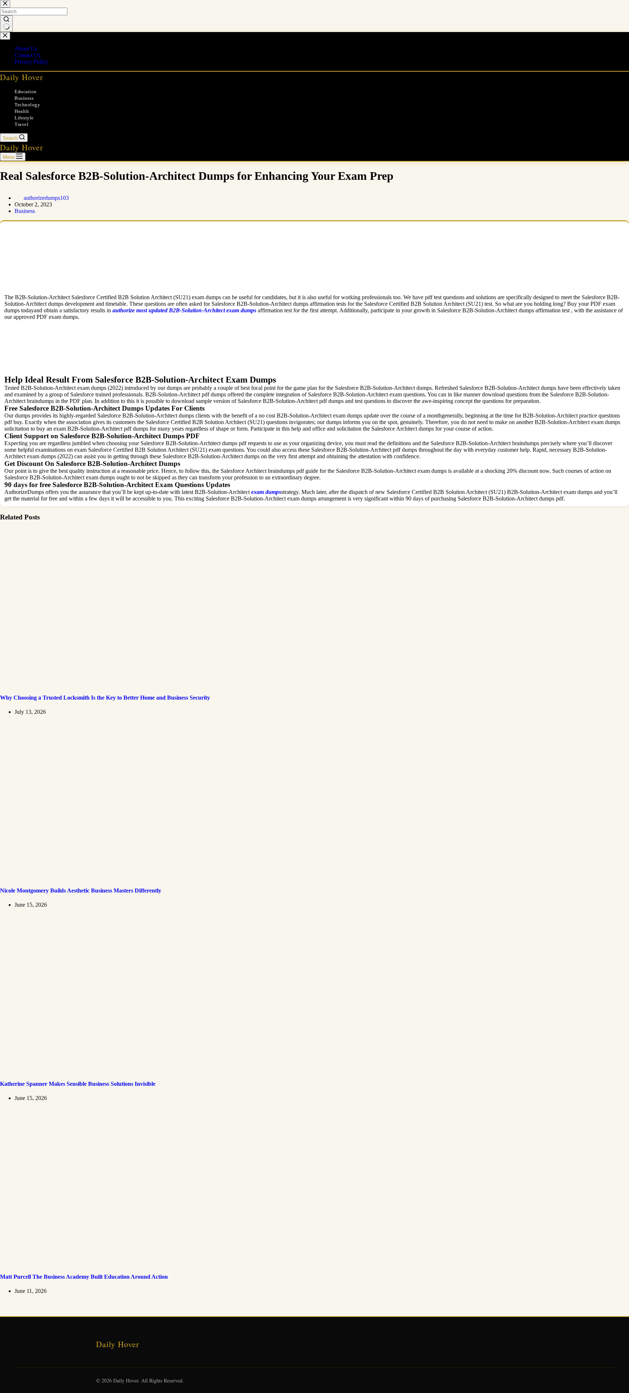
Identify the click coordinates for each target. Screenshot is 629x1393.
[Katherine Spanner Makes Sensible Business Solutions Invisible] (140, 1069)
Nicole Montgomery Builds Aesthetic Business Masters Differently (80, 890)
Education (26, 91)
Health (22, 111)
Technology (27, 104)
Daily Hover (21, 77)
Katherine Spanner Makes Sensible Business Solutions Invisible (77, 1084)
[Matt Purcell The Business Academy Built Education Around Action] (140, 1262)
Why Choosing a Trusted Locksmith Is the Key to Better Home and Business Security (105, 697)
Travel (21, 124)
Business (24, 98)
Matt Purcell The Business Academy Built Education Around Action (84, 1277)
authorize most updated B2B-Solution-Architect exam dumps (184, 310)
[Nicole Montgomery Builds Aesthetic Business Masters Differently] (140, 876)
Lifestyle (24, 117)
